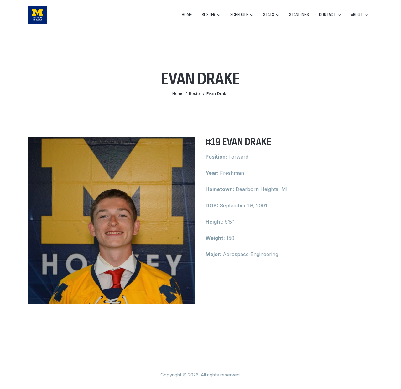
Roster (195, 93)
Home (178, 93)
